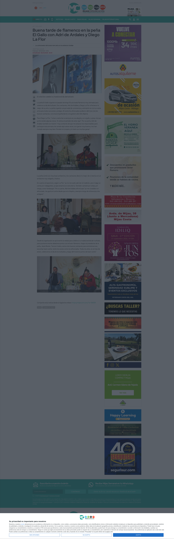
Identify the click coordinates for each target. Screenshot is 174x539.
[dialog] (87, 526)
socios (23, 524)
